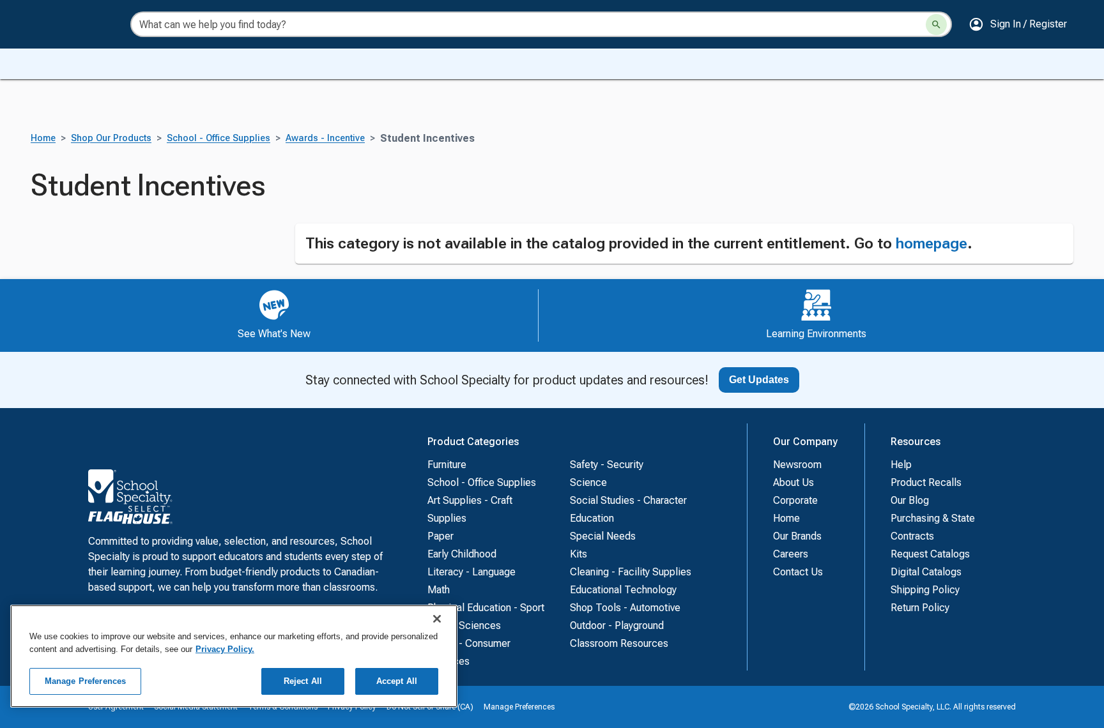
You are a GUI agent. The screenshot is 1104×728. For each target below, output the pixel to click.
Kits (578, 554)
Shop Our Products (111, 138)
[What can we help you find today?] (936, 24)
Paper (440, 536)
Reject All (303, 681)
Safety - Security (606, 465)
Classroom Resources (619, 643)
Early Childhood (461, 554)
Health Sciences (464, 625)
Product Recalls (926, 482)
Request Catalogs (930, 554)
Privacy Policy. (224, 649)
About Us (793, 482)
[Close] (437, 619)
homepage (931, 243)
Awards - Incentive (325, 138)
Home (43, 138)
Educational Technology (623, 590)
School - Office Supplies (218, 138)
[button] (1018, 24)
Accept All (396, 681)
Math (438, 590)
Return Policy (920, 608)
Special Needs (603, 536)
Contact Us (798, 572)
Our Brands (797, 536)
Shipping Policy (925, 590)
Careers (790, 554)
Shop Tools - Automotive (625, 608)
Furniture (446, 465)
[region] (233, 656)
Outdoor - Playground (617, 625)
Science (588, 482)
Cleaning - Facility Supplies (630, 572)
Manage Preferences (519, 706)
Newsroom (797, 465)
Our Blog (910, 500)
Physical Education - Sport (485, 608)
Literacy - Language (471, 572)
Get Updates (759, 379)
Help (901, 465)
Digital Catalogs (926, 572)
